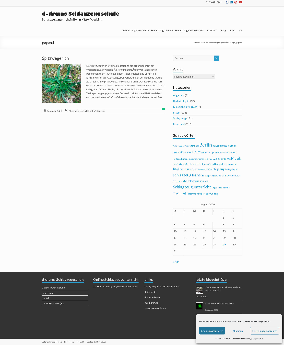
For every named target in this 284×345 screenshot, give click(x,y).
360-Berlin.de (151, 302)
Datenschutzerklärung (241, 338)
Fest (227, 152)
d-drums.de (150, 291)
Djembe (177, 152)
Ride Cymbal (193, 169)
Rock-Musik (204, 169)
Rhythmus (179, 169)
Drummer (186, 152)
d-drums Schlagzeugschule (80, 14)
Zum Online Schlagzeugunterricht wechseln (115, 286)
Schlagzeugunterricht (135, 30)
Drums (197, 152)
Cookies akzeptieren (212, 330)
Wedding (213, 193)
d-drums (232, 145)
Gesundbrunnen (196, 159)
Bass (196, 145)
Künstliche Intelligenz (185, 106)
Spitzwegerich (55, 58)
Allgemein (74, 110)
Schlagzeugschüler (230, 175)
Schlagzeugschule (161, 30)
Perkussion (230, 163)
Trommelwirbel (195, 193)
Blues (224, 145)
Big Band (217, 145)
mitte (227, 158)
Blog (223, 30)
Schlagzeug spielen (197, 180)
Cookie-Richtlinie (222, 338)
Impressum (258, 338)
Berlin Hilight (86, 110)
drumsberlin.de (152, 297)
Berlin (205, 145)
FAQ (232, 30)
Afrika (182, 146)
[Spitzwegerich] (61, 66)
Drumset (206, 152)
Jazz (214, 158)
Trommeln (180, 193)
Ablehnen (238, 330)
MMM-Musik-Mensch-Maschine (219, 303)
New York (218, 164)
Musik (176, 112)
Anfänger (189, 145)
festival (233, 152)
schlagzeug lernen (188, 175)
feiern (222, 152)
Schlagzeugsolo (179, 181)
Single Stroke (218, 187)
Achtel (176, 145)
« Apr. (176, 261)
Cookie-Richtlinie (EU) (53, 303)
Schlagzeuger (231, 169)
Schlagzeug (179, 118)
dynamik (215, 152)
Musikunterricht (193, 163)
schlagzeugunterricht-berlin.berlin (161, 286)
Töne (205, 193)
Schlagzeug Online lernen (189, 30)
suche (227, 187)
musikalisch (178, 164)
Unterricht (99, 110)
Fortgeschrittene (181, 159)
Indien (208, 159)
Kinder (221, 159)
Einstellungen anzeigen (264, 330)
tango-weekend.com (155, 308)
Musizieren (209, 164)
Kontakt (211, 30)
